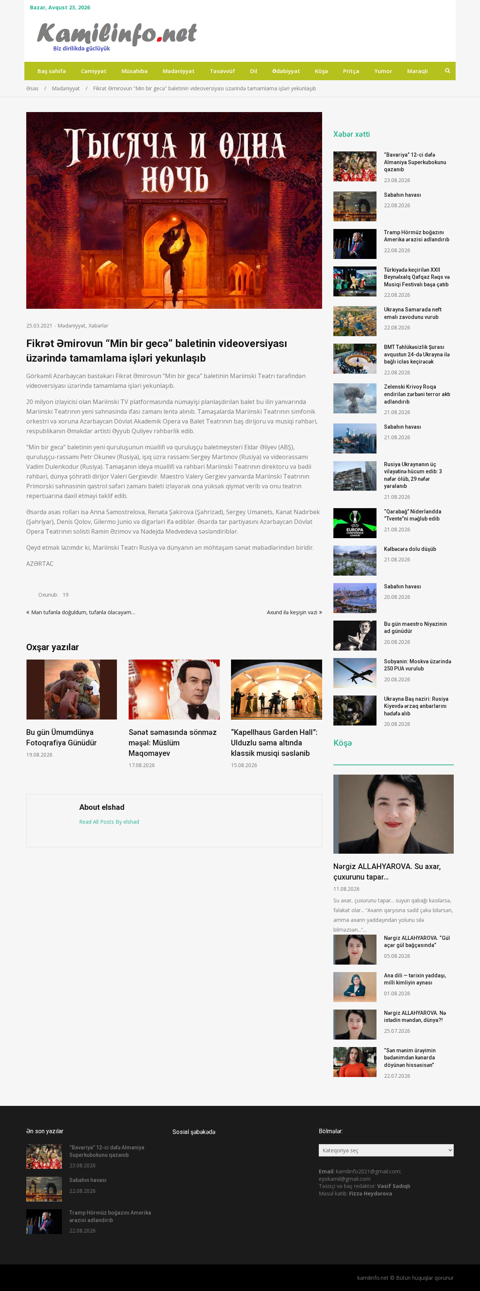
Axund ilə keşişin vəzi (292, 612)
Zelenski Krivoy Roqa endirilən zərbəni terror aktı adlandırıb (417, 394)
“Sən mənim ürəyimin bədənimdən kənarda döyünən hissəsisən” (410, 1057)
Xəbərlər (98, 325)
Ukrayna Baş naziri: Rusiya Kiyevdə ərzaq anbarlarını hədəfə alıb (416, 706)
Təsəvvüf (222, 71)
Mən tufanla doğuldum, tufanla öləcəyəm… (83, 612)
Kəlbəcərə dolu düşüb (410, 549)
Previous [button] (31, 723)
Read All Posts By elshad (109, 821)
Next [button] (317, 723)
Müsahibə (135, 71)
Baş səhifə (52, 71)
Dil (253, 71)
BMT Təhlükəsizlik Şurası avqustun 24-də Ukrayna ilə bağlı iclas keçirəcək (417, 354)
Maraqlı (417, 71)
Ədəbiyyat (286, 71)
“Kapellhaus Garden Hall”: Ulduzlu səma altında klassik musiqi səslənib (274, 743)
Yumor (383, 71)
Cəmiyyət (93, 71)
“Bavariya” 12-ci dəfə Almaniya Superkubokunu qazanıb (415, 162)
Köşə (321, 71)
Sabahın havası (402, 195)
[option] (72, 709)
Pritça (351, 71)
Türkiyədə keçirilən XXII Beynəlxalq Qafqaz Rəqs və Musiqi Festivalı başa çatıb (417, 277)
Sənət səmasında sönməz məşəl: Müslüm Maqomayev (173, 743)
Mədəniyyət (179, 71)
